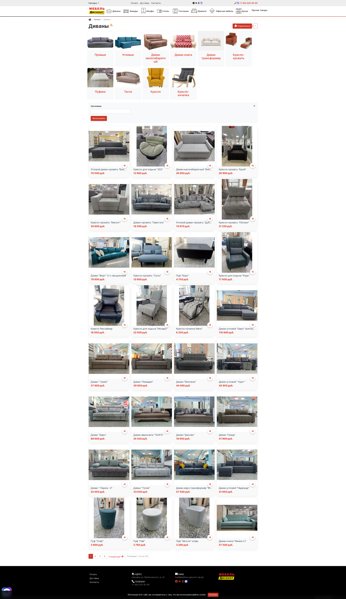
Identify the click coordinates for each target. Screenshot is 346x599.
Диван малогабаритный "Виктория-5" (198, 169)
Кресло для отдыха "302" (148, 169)
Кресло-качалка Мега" (189, 328)
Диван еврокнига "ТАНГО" (148, 434)
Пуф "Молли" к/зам (187, 541)
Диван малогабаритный (156, 58)
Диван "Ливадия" (143, 381)
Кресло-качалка (183, 93)
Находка (93, 3)
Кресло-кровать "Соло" (147, 275)
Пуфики (100, 91)
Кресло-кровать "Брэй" (232, 169)
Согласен (213, 595)
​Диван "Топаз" (141, 488)
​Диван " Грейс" (99, 381)
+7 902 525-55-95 (248, 3)
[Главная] (90, 20)
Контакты (156, 3)
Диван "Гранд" (227, 434)
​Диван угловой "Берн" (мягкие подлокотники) (246, 328)
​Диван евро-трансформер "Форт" (195, 488)
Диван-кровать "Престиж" (148, 222)
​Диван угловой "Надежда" (234, 488)
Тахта (128, 91)
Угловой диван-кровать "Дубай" (194, 222)
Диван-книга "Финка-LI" (232, 541)
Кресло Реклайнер (101, 328)
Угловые (128, 54)
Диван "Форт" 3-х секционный (108, 275)
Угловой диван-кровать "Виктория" (111, 169)
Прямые (100, 54)
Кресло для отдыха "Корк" (234, 275)
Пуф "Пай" (139, 541)
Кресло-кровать (238, 56)
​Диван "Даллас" (185, 434)
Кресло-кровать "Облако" (234, 222)
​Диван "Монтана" (186, 381)
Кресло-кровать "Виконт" (106, 222)
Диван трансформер (211, 56)
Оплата (134, 3)
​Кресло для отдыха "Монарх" (150, 328)
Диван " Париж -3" (101, 488)
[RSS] (111, 25)
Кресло (156, 91)
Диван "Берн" (98, 434)
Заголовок (96, 106)
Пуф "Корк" (182, 275)
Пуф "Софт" (97, 541)
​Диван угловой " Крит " (232, 381)
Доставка (144, 3)
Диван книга (183, 54)
